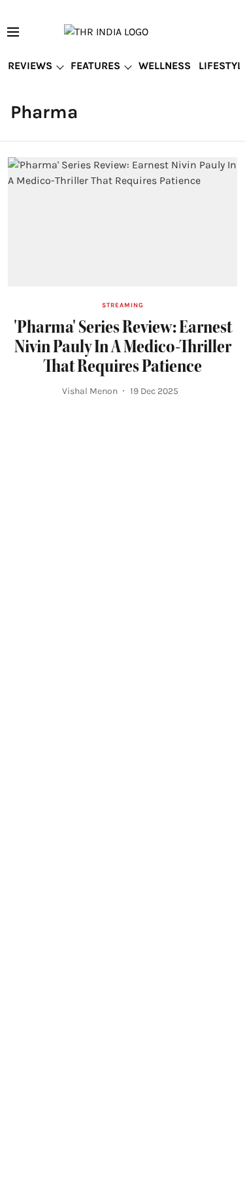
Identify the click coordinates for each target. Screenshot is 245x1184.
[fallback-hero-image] (122, 221)
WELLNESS (165, 65)
